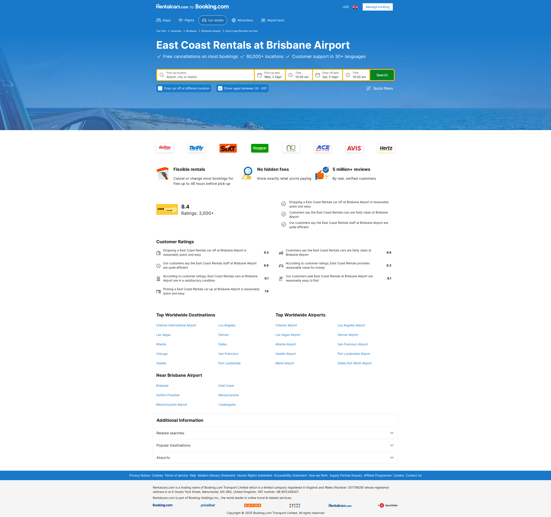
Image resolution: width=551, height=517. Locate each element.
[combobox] (209, 77)
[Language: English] (355, 7)
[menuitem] (163, 20)
